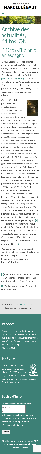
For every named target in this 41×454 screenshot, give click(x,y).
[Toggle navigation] (3, 13)
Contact (24, 447)
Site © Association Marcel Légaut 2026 (20, 441)
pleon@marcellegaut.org (12, 78)
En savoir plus (8, 385)
